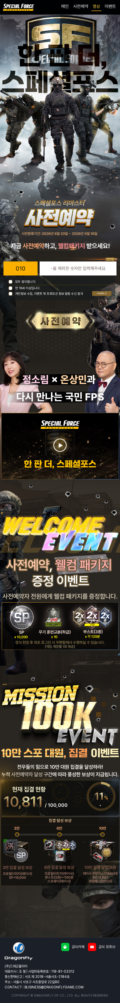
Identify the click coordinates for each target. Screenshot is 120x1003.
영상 (96, 6)
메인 (65, 6)
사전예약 (80, 6)
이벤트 (110, 6)
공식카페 (78, 947)
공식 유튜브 (106, 947)
